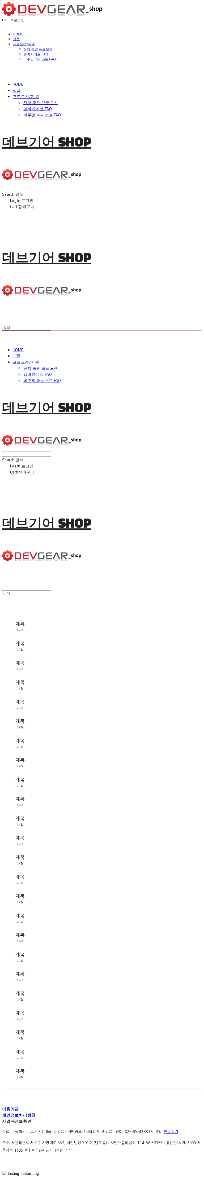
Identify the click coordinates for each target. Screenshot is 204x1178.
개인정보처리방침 (19, 1115)
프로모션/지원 (24, 44)
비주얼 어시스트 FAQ (39, 59)
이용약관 (10, 1109)
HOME (18, 34)
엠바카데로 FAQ (35, 54)
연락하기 (171, 1132)
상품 (16, 38)
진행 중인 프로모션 (38, 49)
